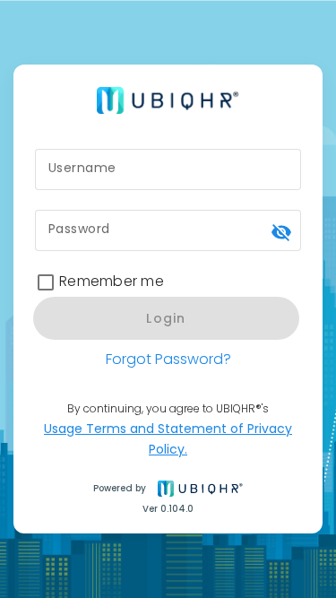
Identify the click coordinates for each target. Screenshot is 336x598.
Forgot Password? (168, 359)
